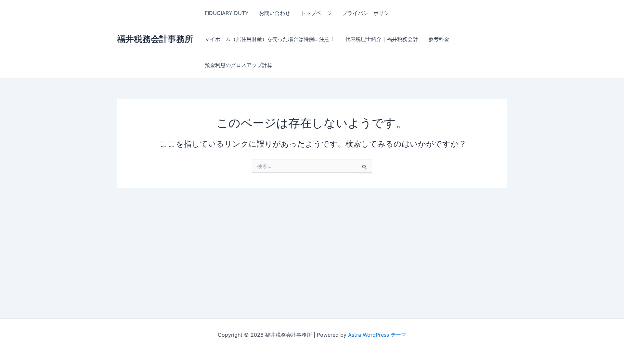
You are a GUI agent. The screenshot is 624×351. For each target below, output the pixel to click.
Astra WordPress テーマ (377, 335)
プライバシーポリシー (368, 13)
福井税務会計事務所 (155, 39)
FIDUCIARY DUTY (227, 13)
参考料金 (438, 39)
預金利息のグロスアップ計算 (238, 65)
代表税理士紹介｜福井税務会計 (381, 39)
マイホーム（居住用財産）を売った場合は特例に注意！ (270, 39)
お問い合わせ (274, 13)
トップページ (316, 13)
